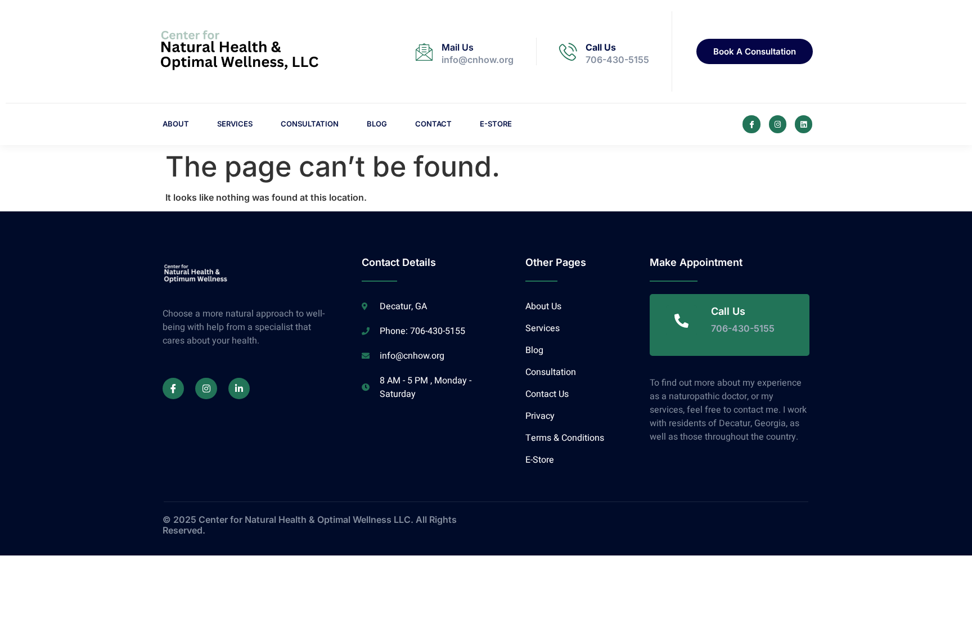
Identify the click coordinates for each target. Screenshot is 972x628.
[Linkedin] (803, 124)
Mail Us (458, 47)
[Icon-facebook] (751, 124)
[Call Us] (568, 52)
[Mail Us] (424, 52)
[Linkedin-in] (239, 388)
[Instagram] (777, 124)
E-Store (496, 123)
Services (235, 123)
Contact (433, 123)
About (176, 123)
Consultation (310, 123)
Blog (377, 123)
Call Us (601, 47)
